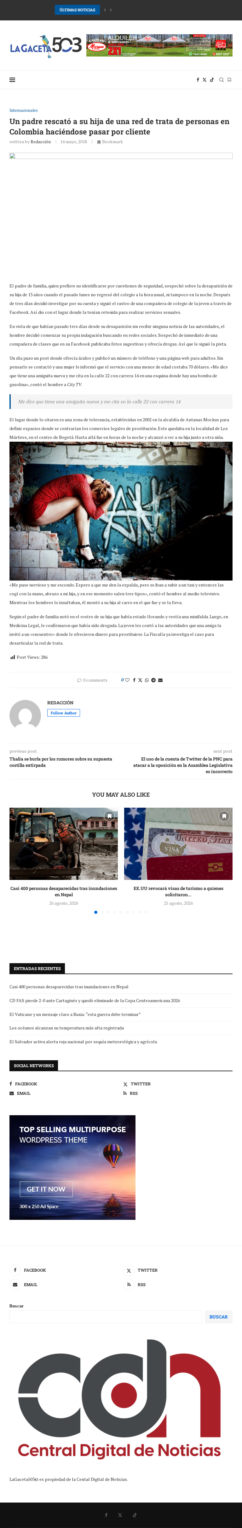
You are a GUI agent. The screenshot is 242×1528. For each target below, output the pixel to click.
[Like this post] (127, 680)
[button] (104, 10)
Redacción (41, 142)
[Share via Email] (160, 680)
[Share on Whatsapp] (147, 680)
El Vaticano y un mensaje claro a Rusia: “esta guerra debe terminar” (75, 1014)
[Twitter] (204, 80)
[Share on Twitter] (140, 680)
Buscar (16, 1306)
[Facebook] (198, 80)
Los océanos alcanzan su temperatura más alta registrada (66, 1028)
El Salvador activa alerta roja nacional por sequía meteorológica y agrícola (83, 1042)
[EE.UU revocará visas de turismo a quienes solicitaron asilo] (178, 844)
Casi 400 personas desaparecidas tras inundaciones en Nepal (63, 891)
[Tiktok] (212, 80)
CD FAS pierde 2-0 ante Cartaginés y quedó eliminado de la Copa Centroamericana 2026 (133, 9)
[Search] (221, 80)
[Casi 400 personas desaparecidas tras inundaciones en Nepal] (63, 844)
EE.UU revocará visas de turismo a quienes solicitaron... (178, 891)
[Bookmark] (229, 80)
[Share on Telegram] (153, 680)
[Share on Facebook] (134, 680)
